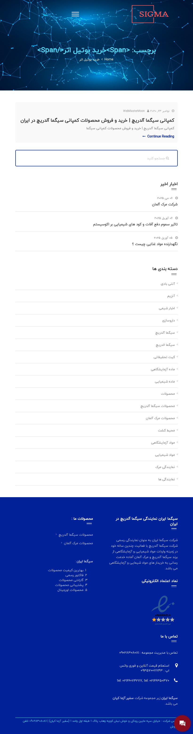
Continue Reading (160, 136)
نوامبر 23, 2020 (159, 111)
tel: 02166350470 (156, 680)
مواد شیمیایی (165, 455)
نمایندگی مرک (165, 467)
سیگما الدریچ (165, 345)
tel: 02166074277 (129, 680)
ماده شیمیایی (165, 381)
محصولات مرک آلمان (160, 418)
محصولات (168, 394)
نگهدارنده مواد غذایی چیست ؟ (155, 244)
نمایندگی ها (166, 479)
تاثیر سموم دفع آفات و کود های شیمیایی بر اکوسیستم (135, 224)
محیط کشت (166, 430)
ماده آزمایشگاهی (163, 369)
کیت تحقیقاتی (164, 357)
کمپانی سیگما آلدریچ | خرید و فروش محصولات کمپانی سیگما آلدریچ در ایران (97, 120)
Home (109, 59)
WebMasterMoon (134, 111)
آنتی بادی (168, 284)
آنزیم (171, 296)
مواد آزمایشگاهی (163, 442)
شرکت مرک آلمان (165, 204)
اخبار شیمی (167, 308)
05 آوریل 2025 (163, 238)
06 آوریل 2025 (163, 218)
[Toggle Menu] (75, 14)
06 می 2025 (165, 198)
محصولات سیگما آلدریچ (158, 406)
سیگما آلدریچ (165, 333)
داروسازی (168, 320)
